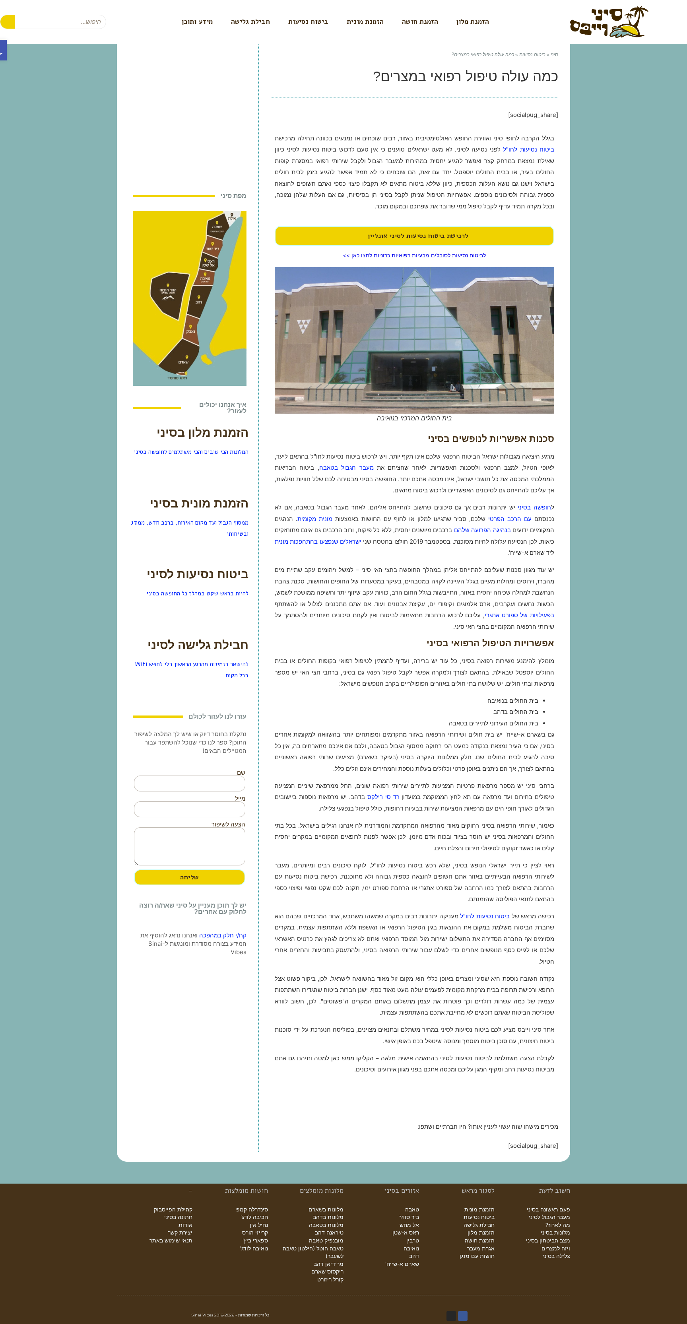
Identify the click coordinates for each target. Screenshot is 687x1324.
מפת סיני (233, 195)
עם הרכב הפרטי (510, 519)
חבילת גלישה (250, 21)
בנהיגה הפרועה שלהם (482, 530)
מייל (240, 798)
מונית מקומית (314, 519)
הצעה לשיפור (228, 824)
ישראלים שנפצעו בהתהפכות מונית (318, 541)
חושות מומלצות (246, 1190)
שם (241, 773)
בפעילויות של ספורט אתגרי (519, 615)
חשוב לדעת (554, 1190)
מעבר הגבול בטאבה (346, 467)
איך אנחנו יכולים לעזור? (222, 407)
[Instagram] (451, 1316)
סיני (554, 54)
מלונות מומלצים (322, 1190)
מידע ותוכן (197, 21)
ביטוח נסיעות (308, 21)
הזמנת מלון (472, 21)
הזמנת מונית (365, 21)
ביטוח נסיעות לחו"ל (528, 149)
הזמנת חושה (420, 21)
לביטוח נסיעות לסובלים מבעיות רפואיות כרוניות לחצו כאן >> (414, 255)
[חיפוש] (7, 22)
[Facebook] (463, 1316)
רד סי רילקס (383, 797)
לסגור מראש (478, 1190)
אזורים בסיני (401, 1190)
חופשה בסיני (534, 507)
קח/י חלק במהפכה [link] (222, 935)
